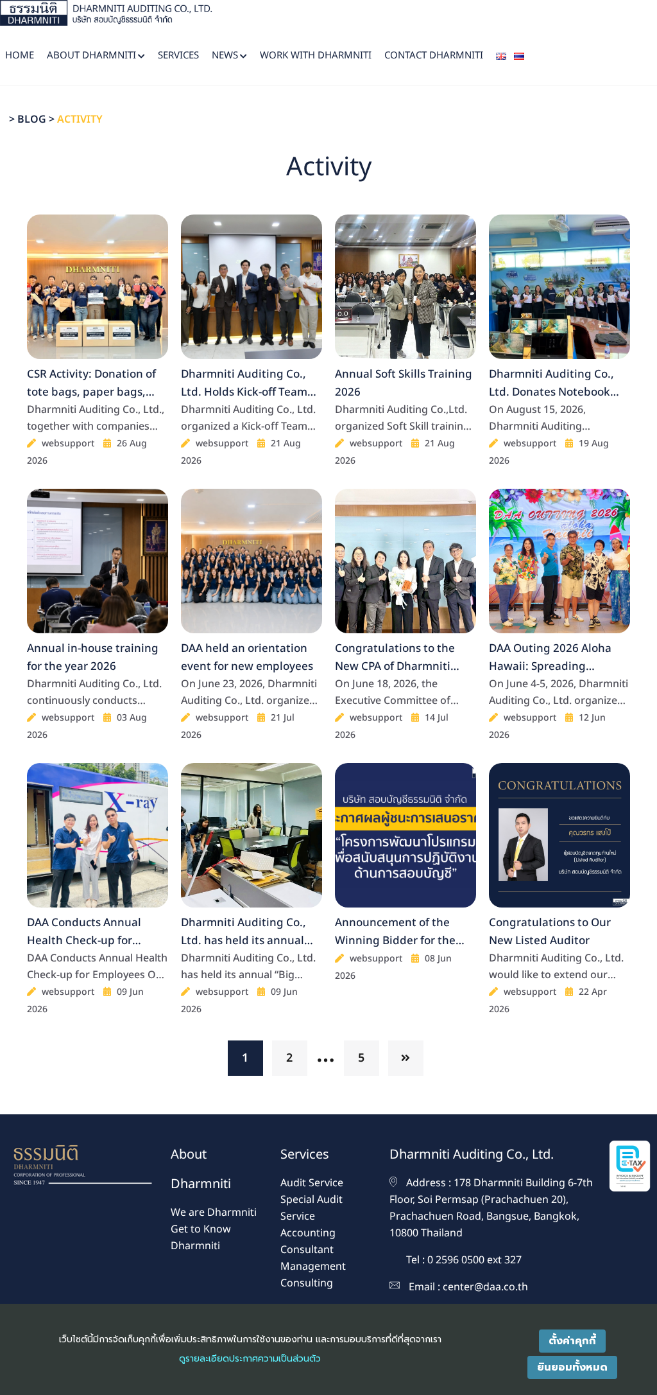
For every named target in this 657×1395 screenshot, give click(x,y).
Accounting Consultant (308, 1241)
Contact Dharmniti (433, 55)
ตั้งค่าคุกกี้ (572, 1341)
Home (19, 55)
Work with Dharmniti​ (315, 55)
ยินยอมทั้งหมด (572, 1367)
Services (178, 55)
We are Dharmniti (214, 1212)
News (225, 55)
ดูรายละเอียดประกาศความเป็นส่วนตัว (250, 1358)
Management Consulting (313, 1275)
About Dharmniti (91, 55)
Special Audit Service (311, 1208)
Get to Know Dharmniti (201, 1238)
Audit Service (311, 1183)
